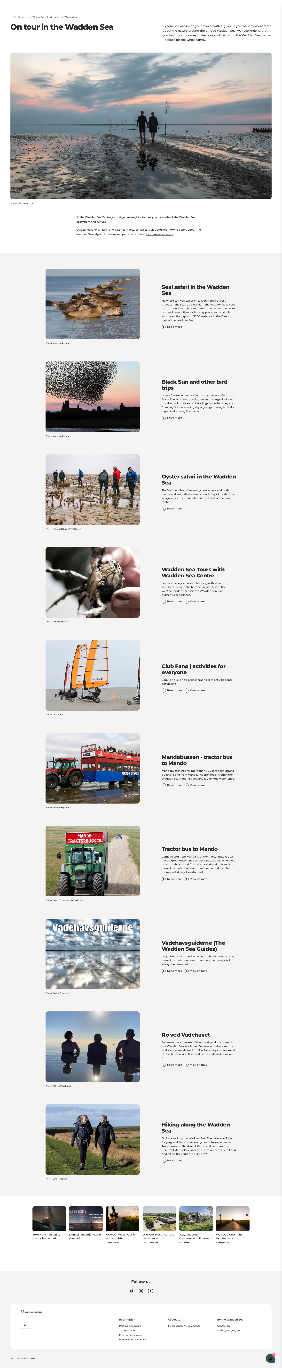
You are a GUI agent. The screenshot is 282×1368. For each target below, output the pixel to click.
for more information (159, 234)
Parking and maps (130, 1325)
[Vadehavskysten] (31, 1311)
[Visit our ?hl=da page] (141, 1291)
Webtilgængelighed (229, 1330)
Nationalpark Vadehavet (133, 1339)
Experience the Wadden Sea (31, 17)
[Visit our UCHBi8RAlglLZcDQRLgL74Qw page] (150, 1291)
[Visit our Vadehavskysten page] (131, 1291)
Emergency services (131, 1335)
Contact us (223, 1325)
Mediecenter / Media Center (184, 1325)
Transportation (127, 1330)
